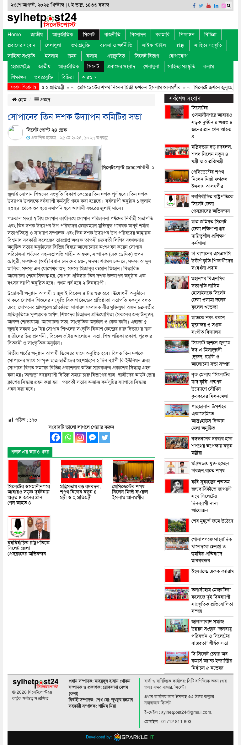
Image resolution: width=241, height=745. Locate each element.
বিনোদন (138, 35)
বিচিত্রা (210, 35)
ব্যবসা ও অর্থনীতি (116, 45)
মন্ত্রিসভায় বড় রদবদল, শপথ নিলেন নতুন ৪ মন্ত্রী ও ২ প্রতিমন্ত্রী (80, 492)
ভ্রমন (72, 56)
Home (14, 35)
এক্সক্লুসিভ (116, 56)
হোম (21, 100)
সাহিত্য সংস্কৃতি (208, 45)
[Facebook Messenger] (92, 437)
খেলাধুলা (53, 45)
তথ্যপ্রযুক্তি (80, 45)
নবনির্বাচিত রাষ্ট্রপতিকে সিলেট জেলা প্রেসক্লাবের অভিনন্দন (29, 548)
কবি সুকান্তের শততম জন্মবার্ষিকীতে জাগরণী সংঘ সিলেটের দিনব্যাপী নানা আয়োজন (211, 496)
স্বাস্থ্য (180, 45)
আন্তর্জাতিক (62, 35)
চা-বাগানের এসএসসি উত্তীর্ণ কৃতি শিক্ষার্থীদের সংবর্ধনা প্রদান (212, 261)
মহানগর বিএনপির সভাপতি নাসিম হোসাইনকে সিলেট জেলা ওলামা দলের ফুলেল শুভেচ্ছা (208, 293)
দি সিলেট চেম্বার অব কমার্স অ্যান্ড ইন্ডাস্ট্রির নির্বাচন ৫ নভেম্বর (211, 661)
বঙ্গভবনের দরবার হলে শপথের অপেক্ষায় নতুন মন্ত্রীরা (212, 446)
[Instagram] (80, 437)
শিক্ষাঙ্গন (187, 35)
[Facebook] (55, 437)
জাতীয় (37, 35)
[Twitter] (104, 437)
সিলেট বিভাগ (147, 56)
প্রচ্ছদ (44, 100)
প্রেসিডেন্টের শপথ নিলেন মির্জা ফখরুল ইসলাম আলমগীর (120, 87)
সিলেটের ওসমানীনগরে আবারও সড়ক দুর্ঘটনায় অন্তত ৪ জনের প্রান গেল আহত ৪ (29, 495)
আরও (87, 77)
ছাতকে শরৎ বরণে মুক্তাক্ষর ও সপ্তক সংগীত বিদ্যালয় (208, 325)
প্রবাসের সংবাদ (21, 45)
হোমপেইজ (20, 66)
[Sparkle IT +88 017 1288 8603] (134, 737)
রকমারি (162, 35)
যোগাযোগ (178, 56)
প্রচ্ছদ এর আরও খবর (30, 452)
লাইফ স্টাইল (154, 45)
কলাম (91, 56)
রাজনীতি (112, 35)
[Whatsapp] (67, 437)
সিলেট (89, 35)
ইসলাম (51, 56)
